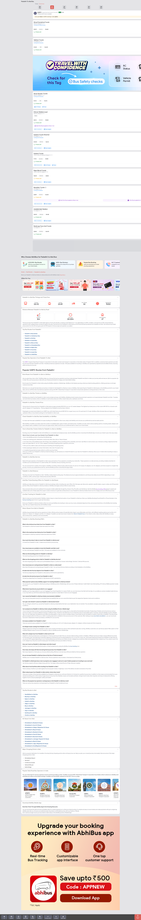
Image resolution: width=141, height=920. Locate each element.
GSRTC (26, 362)
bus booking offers (101, 489)
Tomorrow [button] (41, 3)
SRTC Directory (72, 776)
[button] (40, 7)
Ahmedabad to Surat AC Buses (33, 725)
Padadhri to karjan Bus (31, 352)
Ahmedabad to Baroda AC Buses (33, 736)
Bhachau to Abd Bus (30, 696)
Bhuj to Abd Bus (29, 706)
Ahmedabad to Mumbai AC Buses (34, 722)
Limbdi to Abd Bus (29, 701)
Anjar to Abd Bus (29, 710)
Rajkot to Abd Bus (30, 699)
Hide (116, 686)
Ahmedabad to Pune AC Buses (33, 734)
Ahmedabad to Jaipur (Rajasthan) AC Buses (36, 743)
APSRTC (27, 793)
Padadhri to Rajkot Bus (31, 347)
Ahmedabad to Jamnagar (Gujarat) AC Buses (37, 739)
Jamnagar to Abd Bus (30, 708)
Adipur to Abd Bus (30, 703)
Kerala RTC (72, 793)
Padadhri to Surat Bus (30, 349)
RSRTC (101, 793)
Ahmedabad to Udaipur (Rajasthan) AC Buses (37, 727)
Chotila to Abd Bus (30, 715)
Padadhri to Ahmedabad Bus (32, 345)
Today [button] (36, 3)
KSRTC (57, 793)
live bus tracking (27, 500)
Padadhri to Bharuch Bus (31, 342)
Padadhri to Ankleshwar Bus (32, 336)
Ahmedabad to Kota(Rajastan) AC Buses (36, 746)
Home (22, 272)
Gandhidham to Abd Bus (31, 694)
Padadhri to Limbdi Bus (31, 354)
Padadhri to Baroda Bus (31, 333)
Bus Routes (29, 272)
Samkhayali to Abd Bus (31, 712)
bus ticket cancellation (100, 616)
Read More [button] (62, 275)
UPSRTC (116, 793)
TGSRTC (42, 793)
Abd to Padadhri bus (79, 513)
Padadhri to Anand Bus (31, 340)
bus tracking (73, 646)
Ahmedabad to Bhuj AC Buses (33, 729)
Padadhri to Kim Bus (30, 338)
